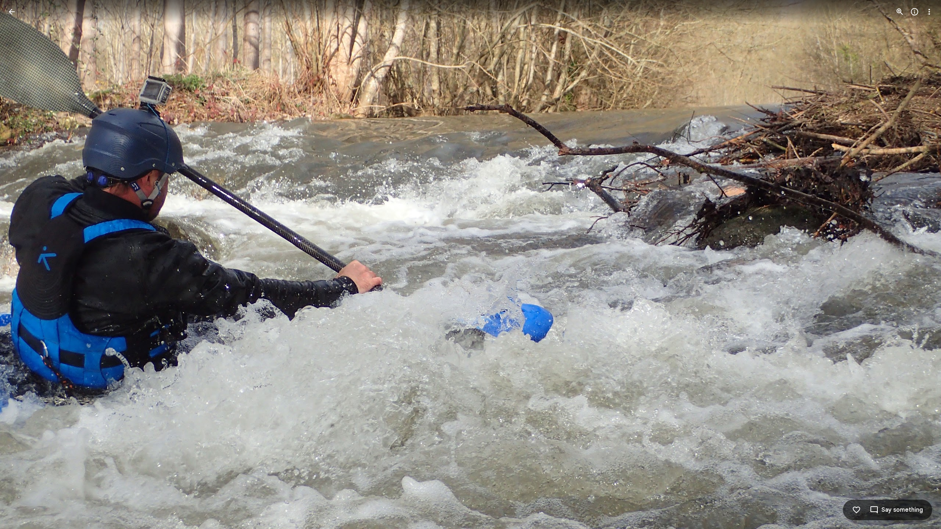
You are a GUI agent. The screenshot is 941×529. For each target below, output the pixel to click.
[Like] (856, 509)
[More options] (929, 11)
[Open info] (914, 11)
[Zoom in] (899, 11)
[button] (20, 264)
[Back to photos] (12, 12)
